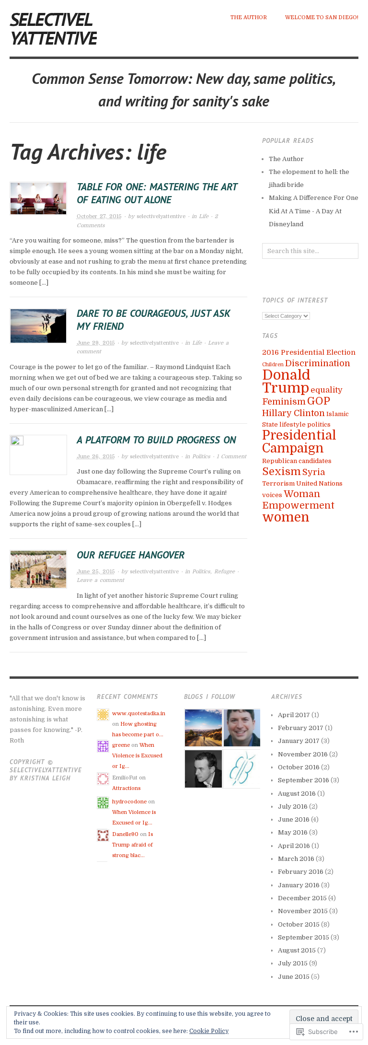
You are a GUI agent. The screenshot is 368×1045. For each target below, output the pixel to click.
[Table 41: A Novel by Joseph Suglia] (241, 727)
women (286, 517)
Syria (313, 472)
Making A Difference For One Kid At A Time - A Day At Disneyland (313, 211)
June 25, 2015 (96, 572)
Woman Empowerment (298, 499)
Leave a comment (100, 580)
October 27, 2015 (99, 216)
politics (319, 424)
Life (203, 216)
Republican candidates (297, 460)
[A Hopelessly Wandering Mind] (202, 768)
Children (273, 364)
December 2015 (302, 898)
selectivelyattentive (161, 216)
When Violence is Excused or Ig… (137, 755)
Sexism (281, 471)
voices (272, 495)
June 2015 (294, 976)
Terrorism (278, 483)
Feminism (284, 401)
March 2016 (296, 858)
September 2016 (303, 780)
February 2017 (300, 728)
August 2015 (297, 950)
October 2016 (299, 767)
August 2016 (297, 793)
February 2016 (300, 871)
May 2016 (293, 832)
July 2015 (293, 963)
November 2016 (303, 754)
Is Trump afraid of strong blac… (132, 845)
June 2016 (294, 819)
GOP (318, 401)
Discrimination (317, 363)
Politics (201, 456)
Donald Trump (286, 381)
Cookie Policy (209, 1031)
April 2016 (294, 845)
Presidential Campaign (299, 441)
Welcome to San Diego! (321, 17)
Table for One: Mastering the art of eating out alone (157, 193)
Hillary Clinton (293, 413)
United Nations (319, 483)
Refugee (224, 572)
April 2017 (294, 715)
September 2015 (303, 937)
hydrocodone (129, 802)
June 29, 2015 (96, 343)
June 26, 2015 (96, 456)
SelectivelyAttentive (53, 28)
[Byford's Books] (241, 768)
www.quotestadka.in (138, 713)
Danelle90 (125, 834)
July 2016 (293, 806)
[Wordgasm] (202, 727)
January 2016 (299, 885)
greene (121, 745)
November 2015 (303, 911)
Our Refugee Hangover (130, 554)
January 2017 (299, 740)
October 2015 (299, 924)
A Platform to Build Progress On (156, 439)
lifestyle (292, 424)
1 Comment (231, 456)
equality (326, 390)
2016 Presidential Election (309, 352)
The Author (248, 17)
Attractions (126, 788)
